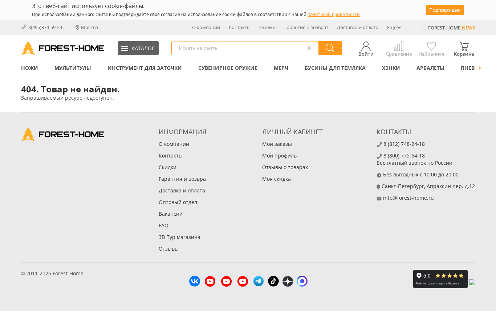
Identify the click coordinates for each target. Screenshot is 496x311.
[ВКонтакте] (194, 282)
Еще (392, 27)
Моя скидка (276, 178)
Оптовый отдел (178, 202)
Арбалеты (430, 67)
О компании (206, 27)
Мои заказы (277, 143)
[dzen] (287, 282)
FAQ (163, 225)
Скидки (267, 27)
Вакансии (171, 213)
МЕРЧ (281, 67)
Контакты (240, 27)
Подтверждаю (445, 10)
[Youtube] (210, 282)
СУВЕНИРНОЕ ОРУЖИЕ (227, 67)
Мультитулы (72, 67)
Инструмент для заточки (144, 67)
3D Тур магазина (179, 237)
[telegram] (258, 282)
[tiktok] (273, 282)
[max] (302, 282)
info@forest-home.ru (408, 197)
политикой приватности (334, 14)
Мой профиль (279, 155)
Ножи (29, 67)
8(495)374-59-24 (45, 27)
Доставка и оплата (357, 27)
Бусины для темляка (335, 67)
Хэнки (391, 67)
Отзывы (169, 248)
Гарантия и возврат (306, 27)
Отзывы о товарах (285, 167)
